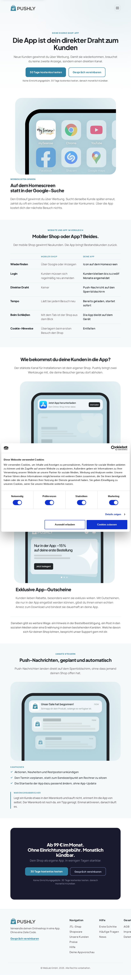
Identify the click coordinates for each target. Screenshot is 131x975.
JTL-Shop (75, 926)
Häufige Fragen (109, 931)
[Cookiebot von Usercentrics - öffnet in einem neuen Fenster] (113, 448)
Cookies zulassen (107, 524)
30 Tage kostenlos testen (46, 72)
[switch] (49, 502)
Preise (73, 942)
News (102, 936)
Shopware (75, 931)
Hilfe (72, 947)
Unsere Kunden (79, 936)
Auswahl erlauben (65, 524)
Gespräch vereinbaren (87, 72)
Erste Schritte (107, 926)
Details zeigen (113, 514)
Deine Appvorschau (81, 952)
